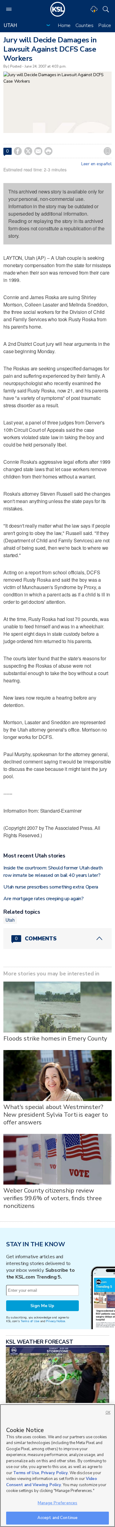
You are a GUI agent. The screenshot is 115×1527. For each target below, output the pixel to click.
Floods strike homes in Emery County (55, 1038)
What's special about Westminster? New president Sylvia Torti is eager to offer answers (55, 1115)
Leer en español (96, 164)
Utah (10, 920)
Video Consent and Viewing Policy (51, 1482)
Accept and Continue (57, 1518)
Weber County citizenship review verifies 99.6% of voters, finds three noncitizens (52, 1198)
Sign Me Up (42, 1306)
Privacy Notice (55, 1321)
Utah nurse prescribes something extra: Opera (50, 887)
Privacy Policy (54, 1473)
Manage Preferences (57, 1503)
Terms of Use (30, 1321)
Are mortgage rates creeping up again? (43, 898)
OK (107, 1412)
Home (64, 25)
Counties (84, 25)
